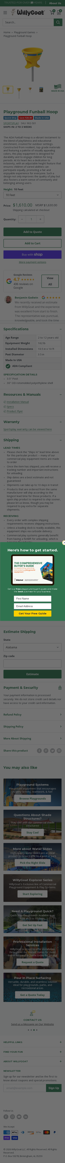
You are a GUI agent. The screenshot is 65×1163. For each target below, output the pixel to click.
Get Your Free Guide (32, 613)
